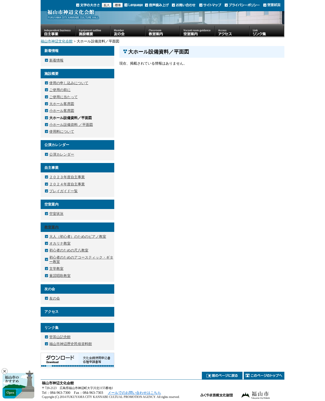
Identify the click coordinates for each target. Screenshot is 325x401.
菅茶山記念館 (60, 337)
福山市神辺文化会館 (57, 41)
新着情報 (56, 60)
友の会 (54, 298)
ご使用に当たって (63, 97)
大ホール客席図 (61, 104)
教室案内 (51, 227)
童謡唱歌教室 (60, 276)
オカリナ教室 (60, 243)
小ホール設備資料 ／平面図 (71, 125)
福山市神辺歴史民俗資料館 (70, 344)
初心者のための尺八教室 (68, 250)
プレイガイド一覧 (63, 191)
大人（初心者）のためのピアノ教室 (77, 236)
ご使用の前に (60, 90)
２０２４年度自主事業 (67, 184)
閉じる (5, 371)
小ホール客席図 (61, 111)
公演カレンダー (61, 154)
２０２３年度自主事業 (67, 177)
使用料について (61, 131)
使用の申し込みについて (68, 83)
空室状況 (56, 214)
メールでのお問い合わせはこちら (134, 393)
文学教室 (56, 268)
